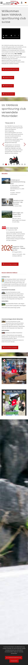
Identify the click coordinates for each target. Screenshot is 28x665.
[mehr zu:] (6, 180)
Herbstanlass (5, 330)
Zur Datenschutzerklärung (13, 657)
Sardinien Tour (6, 277)
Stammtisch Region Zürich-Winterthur (12, 319)
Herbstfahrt (5, 301)
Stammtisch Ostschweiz (8, 289)
